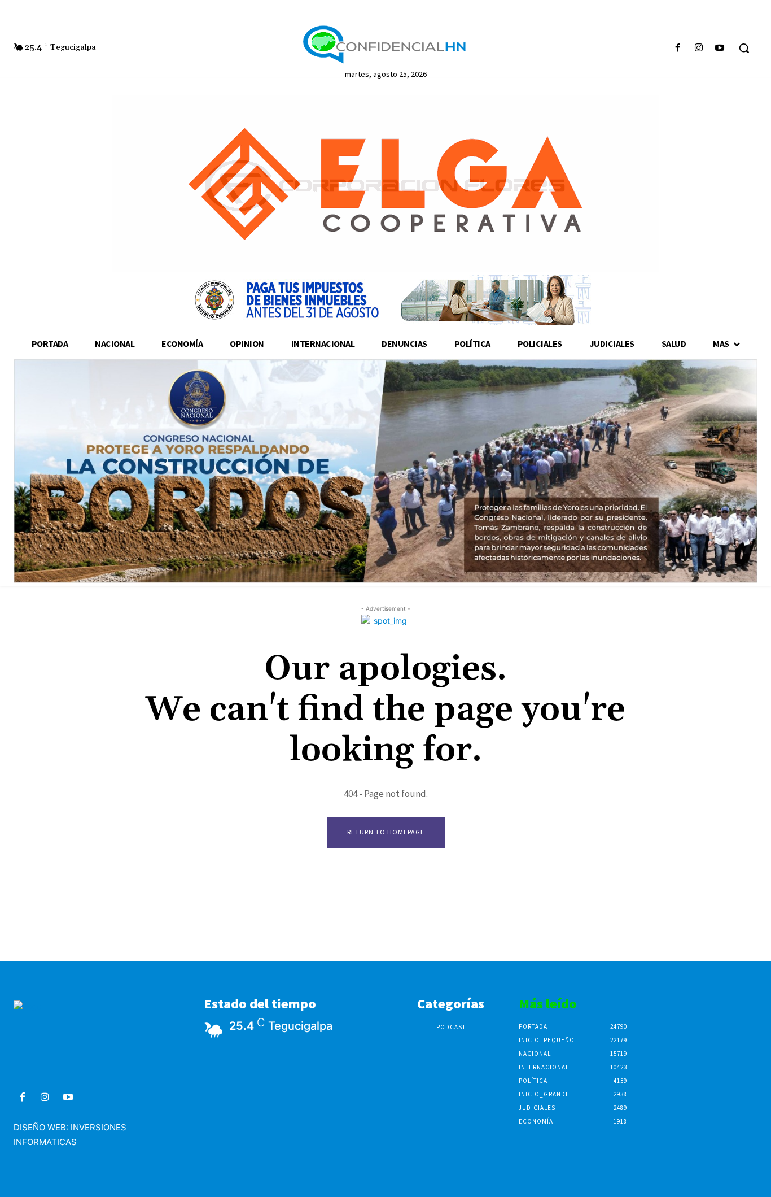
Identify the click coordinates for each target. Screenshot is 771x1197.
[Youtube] (720, 48)
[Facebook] (677, 48)
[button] (743, 48)
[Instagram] (699, 48)
